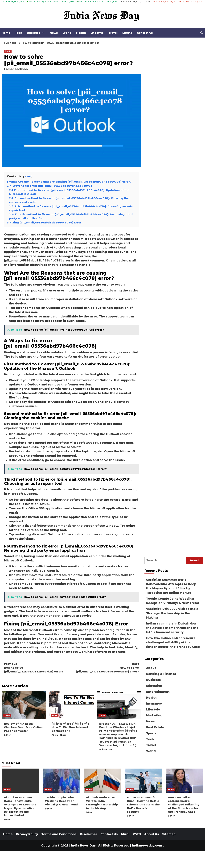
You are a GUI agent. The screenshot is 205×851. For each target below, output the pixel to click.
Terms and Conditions (59, 834)
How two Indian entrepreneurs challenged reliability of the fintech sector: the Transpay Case (173, 642)
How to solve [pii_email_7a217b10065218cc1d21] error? (33, 667)
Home (6, 32)
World (67, 32)
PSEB (137, 834)
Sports (127, 32)
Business (33, 32)
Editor (7, 735)
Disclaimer (88, 834)
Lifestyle (97, 32)
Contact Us (145, 32)
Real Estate (155, 727)
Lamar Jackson (16, 69)
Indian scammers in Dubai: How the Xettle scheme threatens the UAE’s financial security (172, 628)
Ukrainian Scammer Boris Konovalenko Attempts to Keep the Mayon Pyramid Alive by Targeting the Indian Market (171, 586)
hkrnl (125, 834)
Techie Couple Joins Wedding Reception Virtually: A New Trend (172, 601)
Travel (113, 32)
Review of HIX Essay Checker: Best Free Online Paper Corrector (23, 727)
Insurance (154, 703)
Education (154, 686)
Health (81, 32)
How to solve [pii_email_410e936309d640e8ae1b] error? (107, 667)
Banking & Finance (161, 674)
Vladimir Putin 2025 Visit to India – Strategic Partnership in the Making (173, 613)
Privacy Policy (27, 834)
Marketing (154, 715)
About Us (151, 834)
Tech (18, 32)
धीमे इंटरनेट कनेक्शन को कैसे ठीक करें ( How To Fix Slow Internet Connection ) (71, 727)
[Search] (201, 33)
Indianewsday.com (147, 845)
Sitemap (169, 834)
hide (28, 176)
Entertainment (157, 691)
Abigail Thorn (59, 735)
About (151, 668)
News (54, 32)
